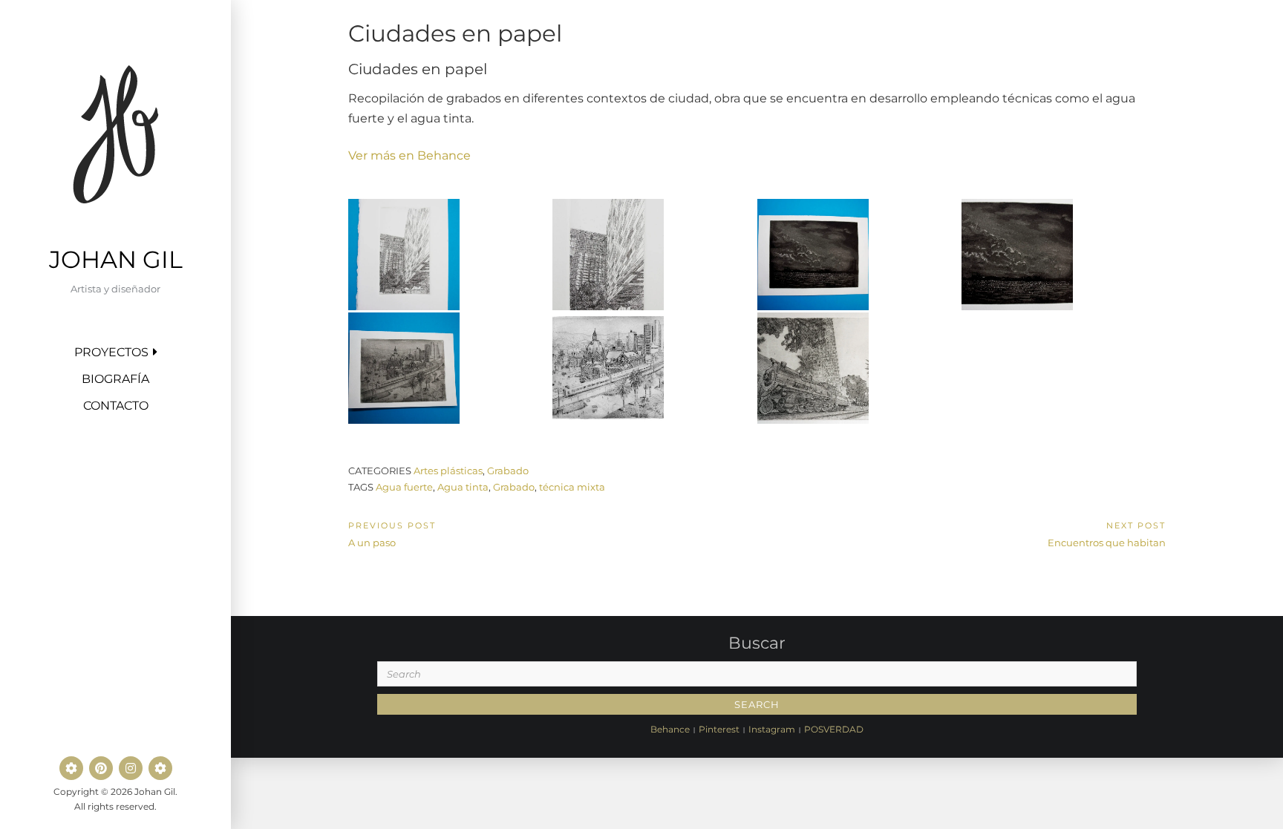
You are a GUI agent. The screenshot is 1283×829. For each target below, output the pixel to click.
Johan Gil (116, 259)
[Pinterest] (101, 768)
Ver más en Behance (409, 155)
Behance (670, 729)
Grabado (508, 470)
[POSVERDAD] (160, 768)
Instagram (771, 729)
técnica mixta (572, 487)
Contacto (115, 406)
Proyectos (111, 352)
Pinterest (719, 729)
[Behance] (71, 768)
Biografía (115, 379)
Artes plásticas (448, 470)
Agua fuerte (404, 487)
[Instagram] (131, 768)
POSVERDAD (834, 729)
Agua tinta (463, 487)
